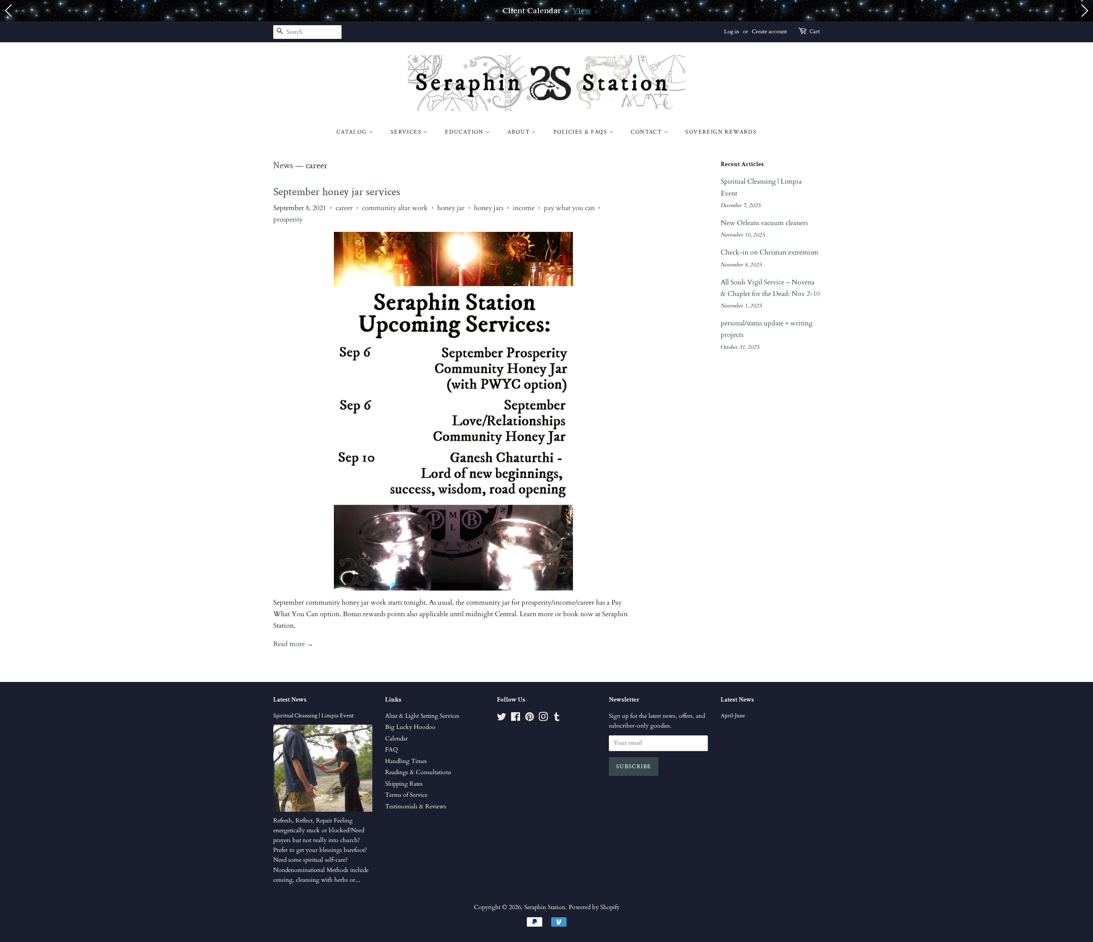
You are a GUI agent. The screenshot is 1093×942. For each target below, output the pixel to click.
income (524, 208)
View (582, 10)
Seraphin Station (544, 907)
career (344, 208)
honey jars (488, 208)
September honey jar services (336, 191)
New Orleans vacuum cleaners (764, 223)
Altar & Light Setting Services (422, 716)
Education (465, 132)
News (283, 165)
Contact (647, 132)
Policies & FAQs (581, 132)
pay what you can (569, 208)
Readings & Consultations (418, 772)
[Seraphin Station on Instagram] (543, 719)
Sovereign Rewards (721, 132)
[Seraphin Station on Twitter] (501, 719)
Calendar (396, 739)
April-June (733, 716)
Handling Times (406, 761)
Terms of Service (406, 795)
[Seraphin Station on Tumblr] (556, 719)
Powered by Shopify (594, 907)
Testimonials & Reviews (415, 806)
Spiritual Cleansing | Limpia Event (313, 716)
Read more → (293, 644)
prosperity (288, 219)
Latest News (290, 700)
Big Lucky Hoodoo (410, 727)
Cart (815, 31)
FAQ (391, 750)
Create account (769, 31)
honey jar (451, 208)
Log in (731, 31)
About (519, 132)
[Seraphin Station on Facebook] (515, 719)
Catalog (352, 132)
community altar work (395, 208)
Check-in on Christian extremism (769, 252)
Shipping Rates (404, 784)
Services (407, 132)
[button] (8, 10)
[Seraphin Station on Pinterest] (529, 719)
